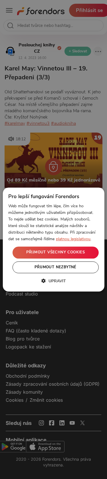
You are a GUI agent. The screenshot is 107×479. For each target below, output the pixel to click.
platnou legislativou (73, 239)
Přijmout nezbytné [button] (55, 267)
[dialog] (53, 240)
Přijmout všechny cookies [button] (55, 252)
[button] (53, 280)
